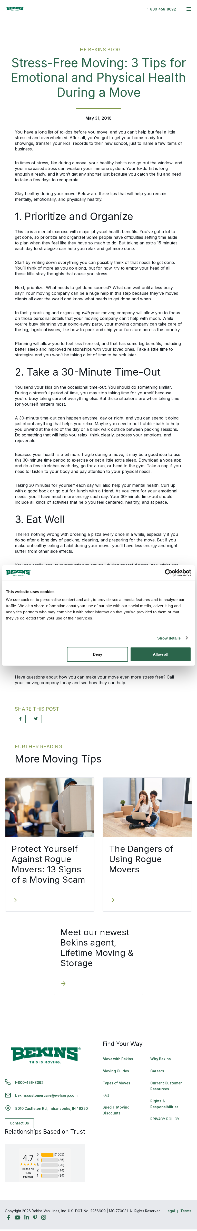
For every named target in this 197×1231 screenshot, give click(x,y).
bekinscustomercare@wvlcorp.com (46, 1095)
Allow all (160, 654)
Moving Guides (116, 1071)
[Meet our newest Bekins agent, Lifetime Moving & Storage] (63, 984)
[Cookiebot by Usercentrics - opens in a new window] (168, 573)
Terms (185, 1211)
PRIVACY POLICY (165, 1119)
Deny (97, 654)
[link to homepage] (15, 9)
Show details (169, 638)
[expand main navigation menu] (188, 9)
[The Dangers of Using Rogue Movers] (112, 900)
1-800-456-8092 (161, 9)
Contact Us (19, 1123)
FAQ (106, 1095)
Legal (170, 1211)
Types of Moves (116, 1083)
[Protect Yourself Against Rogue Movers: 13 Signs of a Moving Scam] (15, 900)
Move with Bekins (118, 1059)
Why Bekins (161, 1059)
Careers (157, 1071)
